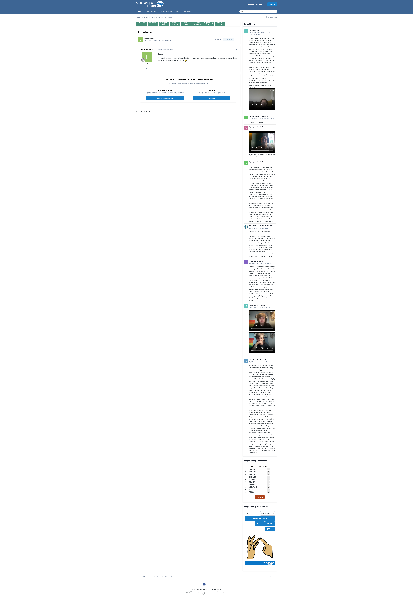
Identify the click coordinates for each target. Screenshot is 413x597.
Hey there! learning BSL (257, 305)
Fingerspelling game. (256, 261)
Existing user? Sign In (256, 4)
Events (178, 11)
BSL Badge (187, 11)
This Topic (266, 11)
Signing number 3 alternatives (259, 116)
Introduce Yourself (164, 40)
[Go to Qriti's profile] (246, 128)
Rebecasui (254, 263)
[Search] (274, 11)
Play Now (260, 497)
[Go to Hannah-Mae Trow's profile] (246, 31)
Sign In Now (211, 98)
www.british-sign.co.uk (221, 592)
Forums (140, 11)
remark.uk (254, 228)
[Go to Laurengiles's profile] (140, 39)
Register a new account (165, 98)
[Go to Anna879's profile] (246, 306)
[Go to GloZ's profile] (246, 361)
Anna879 (254, 307)
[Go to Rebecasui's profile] (246, 262)
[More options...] (236, 49)
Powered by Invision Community (206, 594)
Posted (267, 118)
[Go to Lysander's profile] (246, 117)
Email (271, 524)
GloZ (252, 362)
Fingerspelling (166, 11)
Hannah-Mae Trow (257, 32)
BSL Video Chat (152, 11)
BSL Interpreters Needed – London (260, 360)
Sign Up (272, 4)
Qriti (252, 129)
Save (260, 524)
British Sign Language (200, 589)
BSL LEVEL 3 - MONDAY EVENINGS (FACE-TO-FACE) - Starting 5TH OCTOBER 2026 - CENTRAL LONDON (261, 226)
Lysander (254, 118)
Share (218, 39)
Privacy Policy (216, 589)
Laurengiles (151, 38)
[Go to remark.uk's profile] (246, 227)
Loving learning (254, 30)
